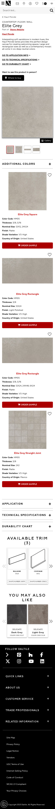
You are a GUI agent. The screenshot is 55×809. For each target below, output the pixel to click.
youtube (31, 661)
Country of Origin (10, 238)
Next (51, 566)
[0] (43, 4)
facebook (43, 655)
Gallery (47, 140)
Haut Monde (10, 17)
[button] (51, 10)
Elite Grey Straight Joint (27, 453)
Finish (5, 230)
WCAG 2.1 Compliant (16, 784)
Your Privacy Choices (16, 791)
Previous (4, 566)
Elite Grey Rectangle (27, 294)
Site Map (10, 737)
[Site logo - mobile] (8, 3)
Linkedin (43, 661)
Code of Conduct (14, 777)
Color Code (7, 219)
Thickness (7, 223)
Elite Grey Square (27, 214)
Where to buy (14, 78)
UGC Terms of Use (15, 764)
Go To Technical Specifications (20, 60)
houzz (31, 655)
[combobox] (24, 10)
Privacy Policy (13, 744)
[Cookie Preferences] (4, 804)
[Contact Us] (17, 4)
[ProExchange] (51, 4)
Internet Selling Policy (17, 771)
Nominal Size (8, 227)
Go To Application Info (16, 55)
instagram (20, 661)
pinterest (20, 655)
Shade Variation (10, 234)
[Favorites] (36, 4)
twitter (8, 661)
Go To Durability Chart (16, 64)
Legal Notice (12, 751)
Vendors (10, 757)
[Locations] (23, 4)
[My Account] (30, 4)
